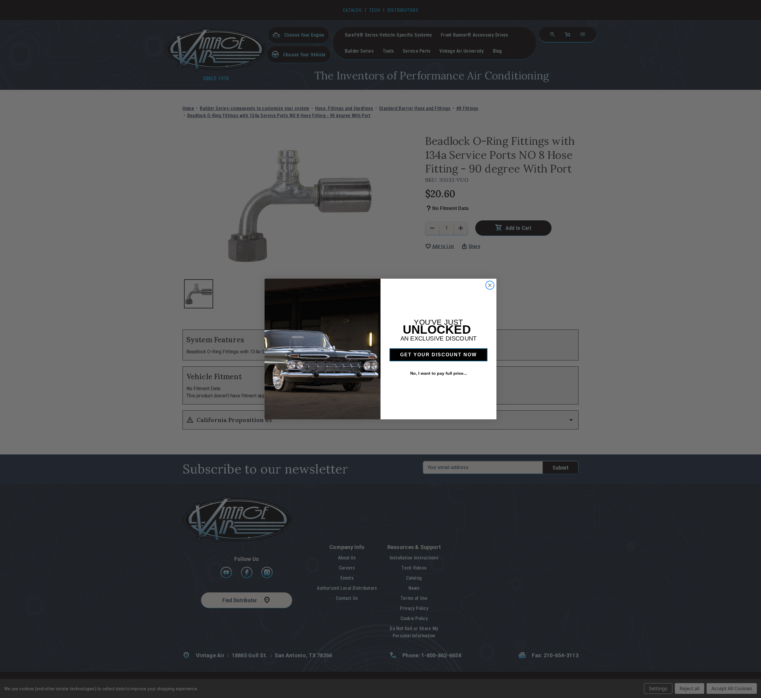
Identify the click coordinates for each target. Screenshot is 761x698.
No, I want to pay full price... (438, 373)
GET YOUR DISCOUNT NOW (438, 354)
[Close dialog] (489, 285)
